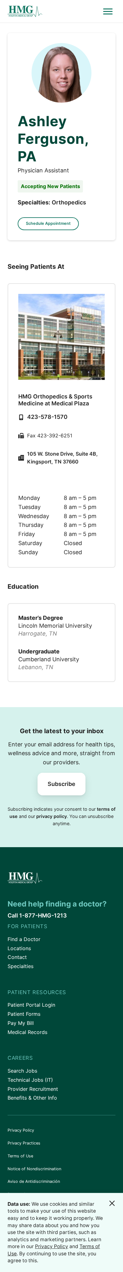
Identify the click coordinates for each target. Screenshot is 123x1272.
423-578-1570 (47, 417)
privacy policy (51, 816)
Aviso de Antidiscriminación (34, 1181)
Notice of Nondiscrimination (34, 1168)
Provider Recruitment (33, 1089)
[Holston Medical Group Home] (54, 11)
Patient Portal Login (31, 1005)
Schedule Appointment (48, 223)
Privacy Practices (24, 1143)
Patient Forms (24, 1014)
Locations (19, 948)
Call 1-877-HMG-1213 (37, 915)
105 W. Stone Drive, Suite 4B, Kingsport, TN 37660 (62, 458)
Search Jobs (22, 1071)
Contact (17, 957)
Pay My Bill (21, 1023)
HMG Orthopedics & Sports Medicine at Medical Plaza (55, 400)
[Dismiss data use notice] (111, 1203)
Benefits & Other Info (32, 1098)
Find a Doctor (24, 939)
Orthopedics (69, 202)
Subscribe (61, 784)
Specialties (20, 966)
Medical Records (27, 1032)
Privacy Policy (21, 1130)
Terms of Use (20, 1156)
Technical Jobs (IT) (30, 1080)
